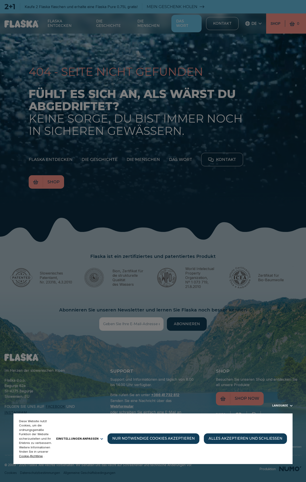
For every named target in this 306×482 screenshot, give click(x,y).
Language (280, 405)
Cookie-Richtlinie (31, 456)
